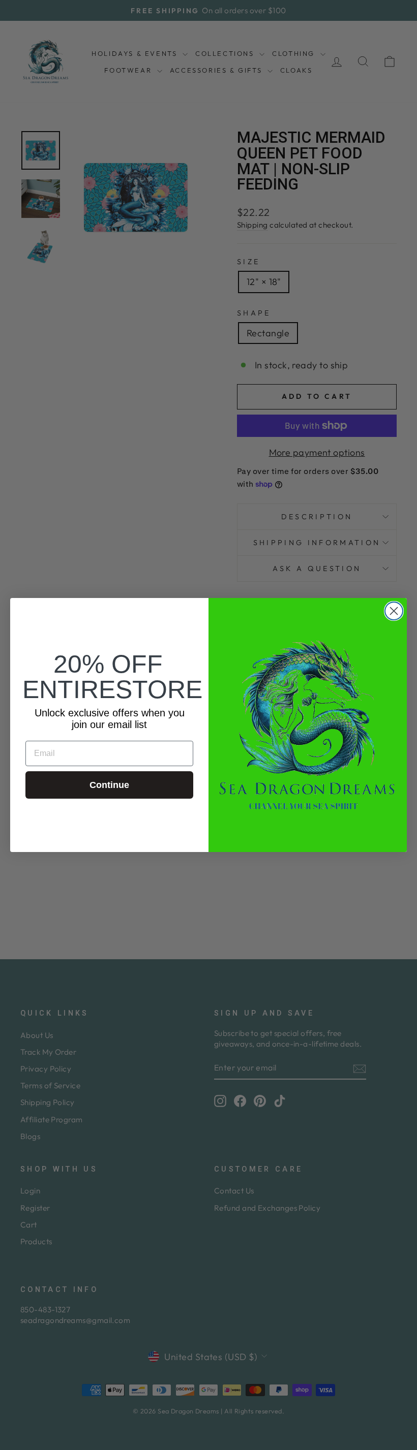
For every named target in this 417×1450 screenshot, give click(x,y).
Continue (109, 785)
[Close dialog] (394, 611)
